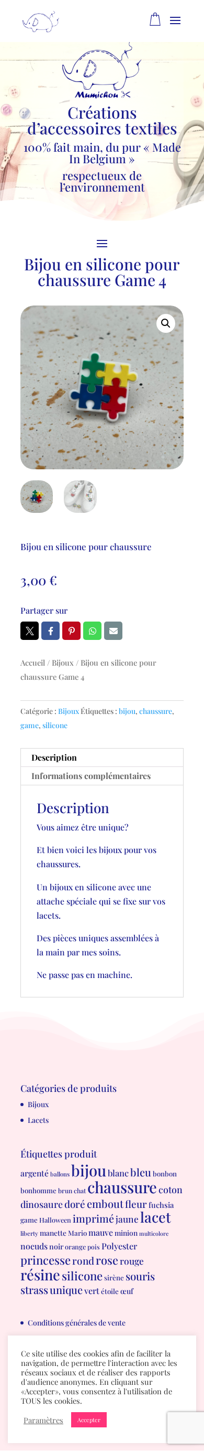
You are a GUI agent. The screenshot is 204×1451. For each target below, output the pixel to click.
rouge (132, 1261)
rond (83, 1260)
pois (93, 1247)
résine (40, 1274)
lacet (155, 1216)
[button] (165, 323)
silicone (54, 725)
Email (113, 631)
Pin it (71, 631)
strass (34, 1289)
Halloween (55, 1219)
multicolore (153, 1233)
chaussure (155, 711)
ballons (60, 1174)
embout (105, 1203)
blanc (118, 1173)
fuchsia (161, 1205)
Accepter (88, 1420)
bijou (127, 711)
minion (126, 1232)
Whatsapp (92, 631)
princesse (45, 1260)
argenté (34, 1173)
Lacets (38, 1120)
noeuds (34, 1246)
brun (65, 1190)
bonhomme (38, 1190)
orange (75, 1246)
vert (91, 1290)
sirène (114, 1277)
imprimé (93, 1218)
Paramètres (43, 1420)
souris (140, 1276)
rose (107, 1259)
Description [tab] (54, 757)
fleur (136, 1204)
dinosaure (41, 1204)
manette (53, 1232)
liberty (29, 1233)
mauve (100, 1232)
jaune (127, 1219)
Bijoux (63, 662)
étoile (110, 1291)
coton (170, 1189)
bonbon (165, 1173)
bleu (140, 1172)
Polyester (119, 1246)
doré (74, 1204)
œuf (126, 1291)
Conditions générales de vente (77, 1323)
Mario (77, 1232)
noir (56, 1247)
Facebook (50, 631)
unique (66, 1289)
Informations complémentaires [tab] (91, 775)
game (29, 725)
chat (80, 1190)
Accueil (32, 662)
